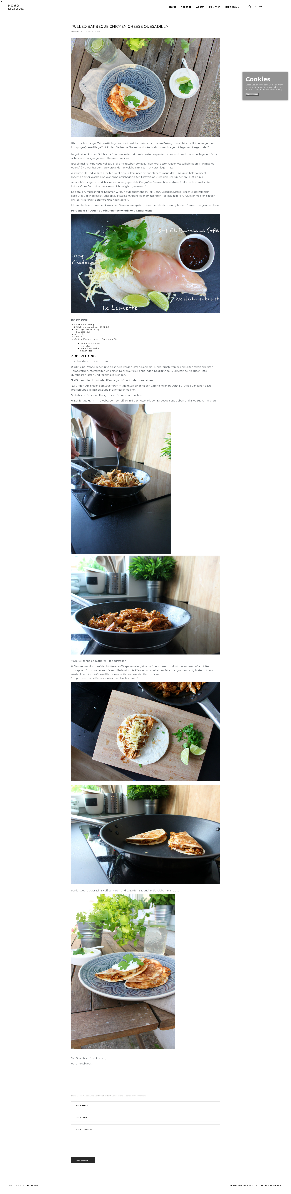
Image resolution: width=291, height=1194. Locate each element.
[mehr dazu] (276, 89)
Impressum (232, 7)
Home (172, 7)
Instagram (32, 1185)
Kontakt (215, 7)
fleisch (96, 31)
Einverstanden (252, 94)
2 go (88, 31)
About (200, 7)
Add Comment (83, 1160)
